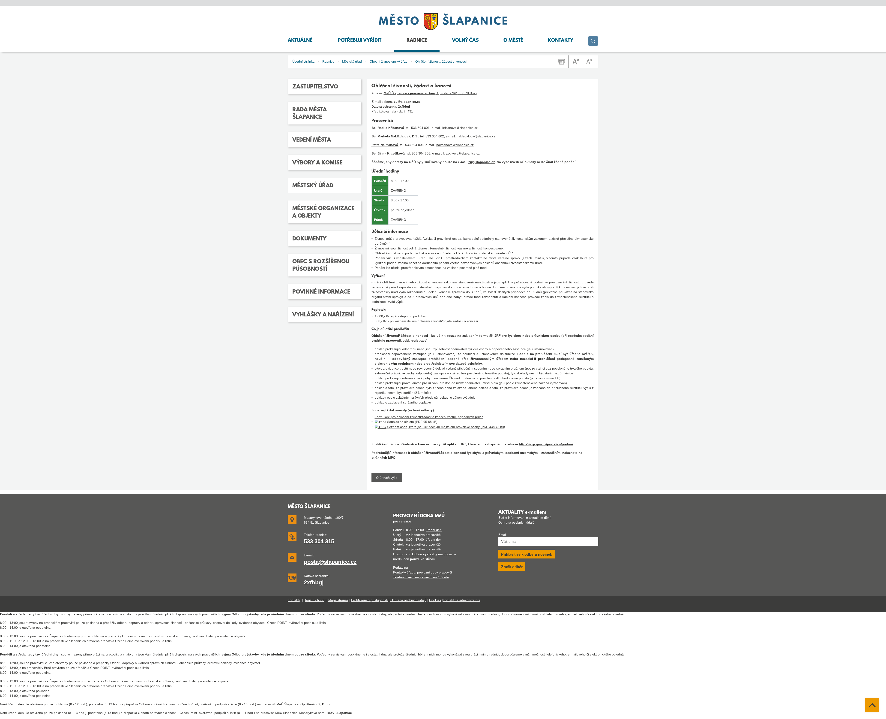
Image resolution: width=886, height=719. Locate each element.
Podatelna (400, 567)
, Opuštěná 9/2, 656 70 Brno (430, 93)
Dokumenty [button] (309, 239)
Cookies (435, 600)
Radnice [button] (417, 40)
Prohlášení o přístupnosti (369, 600)
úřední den (434, 530)
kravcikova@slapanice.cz (461, 153)
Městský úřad (352, 61)
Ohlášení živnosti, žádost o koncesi (441, 61)
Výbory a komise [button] (317, 163)
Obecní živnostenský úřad (388, 61)
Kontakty (294, 600)
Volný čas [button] (465, 40)
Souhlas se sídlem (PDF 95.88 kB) (412, 422)
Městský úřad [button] (312, 186)
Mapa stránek (338, 600)
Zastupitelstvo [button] (315, 87)
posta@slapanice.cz (330, 562)
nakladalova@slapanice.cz (476, 136)
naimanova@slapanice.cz (455, 145)
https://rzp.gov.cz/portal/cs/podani (546, 444)
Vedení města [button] (311, 140)
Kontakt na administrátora (461, 600)
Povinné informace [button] (321, 292)
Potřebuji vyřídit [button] (359, 40)
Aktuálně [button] (300, 40)
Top (872, 705)
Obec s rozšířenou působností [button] (320, 266)
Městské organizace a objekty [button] (323, 212)
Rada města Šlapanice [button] (309, 114)
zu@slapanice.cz (407, 101)
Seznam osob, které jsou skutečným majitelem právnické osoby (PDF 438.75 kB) (445, 427)
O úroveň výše (386, 477)
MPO (391, 457)
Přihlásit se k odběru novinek (526, 554)
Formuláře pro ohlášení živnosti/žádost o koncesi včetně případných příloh (429, 417)
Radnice (328, 61)
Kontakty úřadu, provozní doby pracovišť (422, 572)
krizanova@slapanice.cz (460, 128)
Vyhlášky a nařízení (323, 315)
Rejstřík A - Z (314, 600)
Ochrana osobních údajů (516, 522)
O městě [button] (513, 40)
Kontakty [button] (560, 40)
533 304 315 (319, 541)
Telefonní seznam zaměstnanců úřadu (421, 577)
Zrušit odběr (512, 567)
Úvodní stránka (303, 61)
